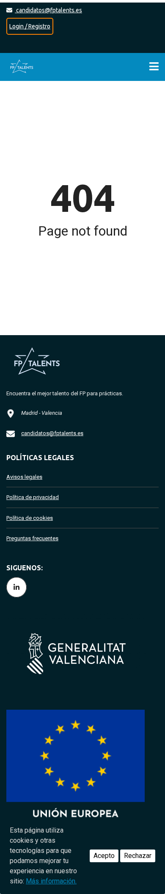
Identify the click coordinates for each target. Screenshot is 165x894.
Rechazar (137, 856)
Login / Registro (29, 26)
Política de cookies (29, 518)
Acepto (104, 856)
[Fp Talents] (23, 67)
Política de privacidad (32, 497)
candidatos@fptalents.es (48, 10)
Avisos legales (24, 477)
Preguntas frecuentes (32, 538)
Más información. (51, 881)
